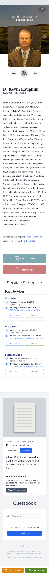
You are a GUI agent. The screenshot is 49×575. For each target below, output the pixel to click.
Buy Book (26, 450)
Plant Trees (34, 315)
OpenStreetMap (27, 557)
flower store (31, 240)
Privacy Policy (17, 553)
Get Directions (15, 315)
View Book (12, 450)
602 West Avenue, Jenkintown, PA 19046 (26, 338)
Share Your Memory (16, 490)
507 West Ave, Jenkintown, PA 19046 (25, 310)
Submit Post (24, 533)
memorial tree (33, 236)
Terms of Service (31, 553)
